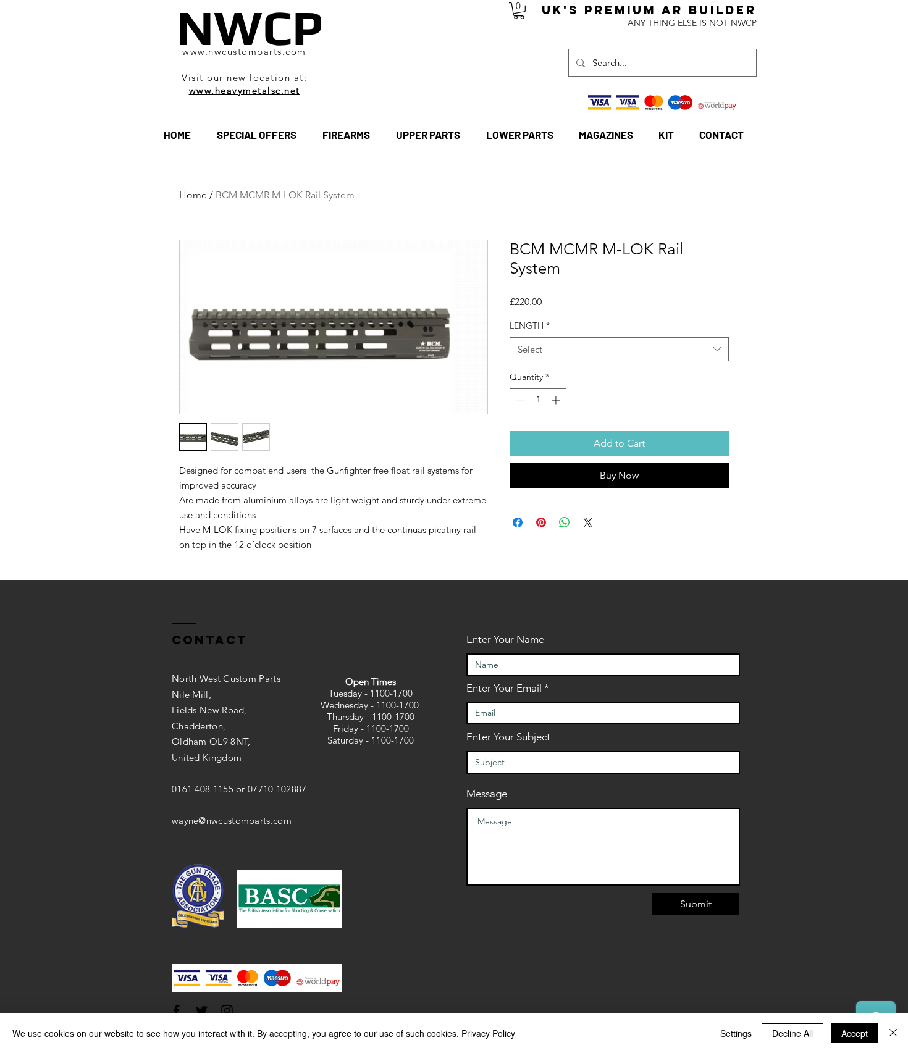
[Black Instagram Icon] (227, 1010)
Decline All (792, 1033)
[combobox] (619, 349)
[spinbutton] (538, 400)
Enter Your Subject (508, 737)
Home (193, 195)
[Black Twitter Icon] (201, 1010)
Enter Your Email (504, 688)
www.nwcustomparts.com (244, 51)
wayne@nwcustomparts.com (232, 820)
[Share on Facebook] (517, 522)
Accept (854, 1033)
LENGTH (530, 325)
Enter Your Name (505, 639)
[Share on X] (588, 522)
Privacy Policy (488, 1033)
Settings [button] (736, 1033)
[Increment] (557, 400)
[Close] (893, 1033)
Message (486, 794)
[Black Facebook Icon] (176, 1010)
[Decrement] (519, 400)
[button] (519, 10)
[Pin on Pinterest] (541, 522)
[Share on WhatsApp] (564, 522)
